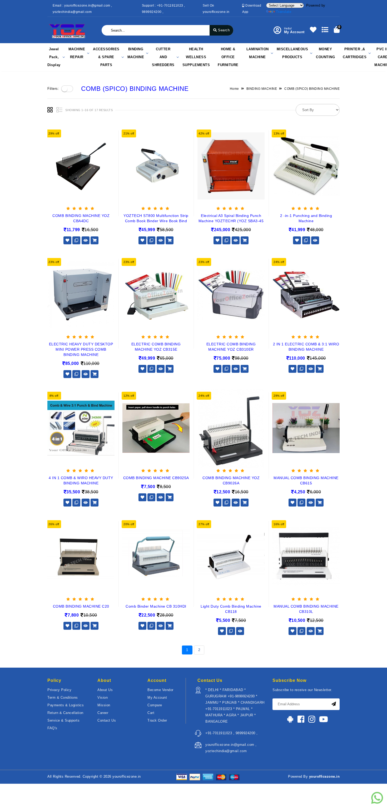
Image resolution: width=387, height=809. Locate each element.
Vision (102, 697)
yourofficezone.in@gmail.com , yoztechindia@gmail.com (231, 748)
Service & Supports (63, 720)
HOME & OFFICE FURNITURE (228, 57)
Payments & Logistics (65, 705)
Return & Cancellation (65, 713)
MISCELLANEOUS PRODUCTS (292, 53)
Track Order (157, 720)
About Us (105, 690)
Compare (154, 705)
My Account (157, 697)
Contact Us (106, 720)
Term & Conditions (62, 697)
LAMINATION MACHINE (257, 53)
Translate (283, 12)
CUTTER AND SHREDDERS (163, 57)
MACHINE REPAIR (76, 53)
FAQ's (52, 728)
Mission (103, 705)
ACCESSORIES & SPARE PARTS (106, 57)
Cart (150, 713)
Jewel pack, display (54, 57)
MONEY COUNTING (325, 53)
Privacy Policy (59, 690)
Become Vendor (160, 690)
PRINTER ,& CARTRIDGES (354, 53)
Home (234, 89)
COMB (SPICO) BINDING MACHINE (312, 89)
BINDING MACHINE (135, 53)
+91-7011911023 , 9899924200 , (231, 733)
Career (102, 713)
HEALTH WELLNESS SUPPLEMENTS (196, 57)
